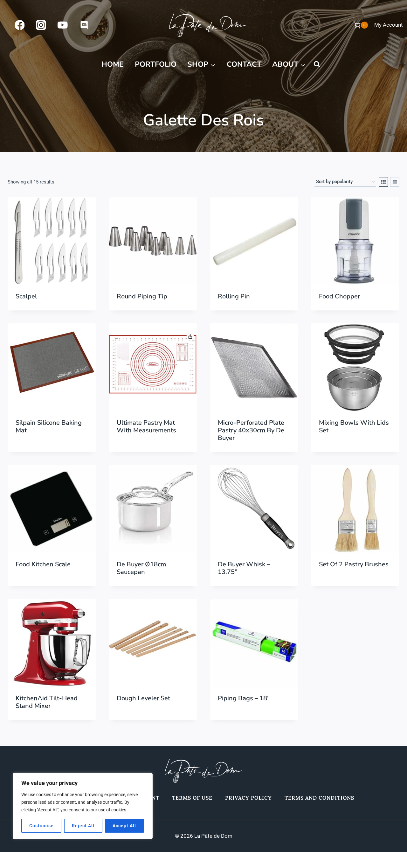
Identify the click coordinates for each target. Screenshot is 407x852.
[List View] (394, 182)
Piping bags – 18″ (244, 698)
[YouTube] (62, 25)
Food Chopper (339, 296)
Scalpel (26, 296)
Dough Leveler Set (143, 698)
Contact (244, 64)
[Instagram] (41, 25)
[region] (83, 806)
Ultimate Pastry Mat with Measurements (146, 426)
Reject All (83, 825)
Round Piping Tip (142, 296)
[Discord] (84, 25)
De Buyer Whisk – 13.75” (244, 568)
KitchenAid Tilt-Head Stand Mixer (47, 702)
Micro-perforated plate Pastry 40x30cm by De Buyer (251, 430)
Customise (41, 825)
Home (112, 64)
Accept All (124, 825)
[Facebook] (20, 25)
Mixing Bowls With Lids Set (354, 426)
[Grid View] (383, 182)
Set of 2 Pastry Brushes (354, 564)
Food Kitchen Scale (43, 564)
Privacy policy (248, 798)
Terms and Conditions (319, 798)
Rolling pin (234, 296)
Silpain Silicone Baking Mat (49, 426)
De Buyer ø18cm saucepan (141, 568)
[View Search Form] (316, 64)
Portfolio (155, 64)
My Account (388, 25)
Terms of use (192, 798)
